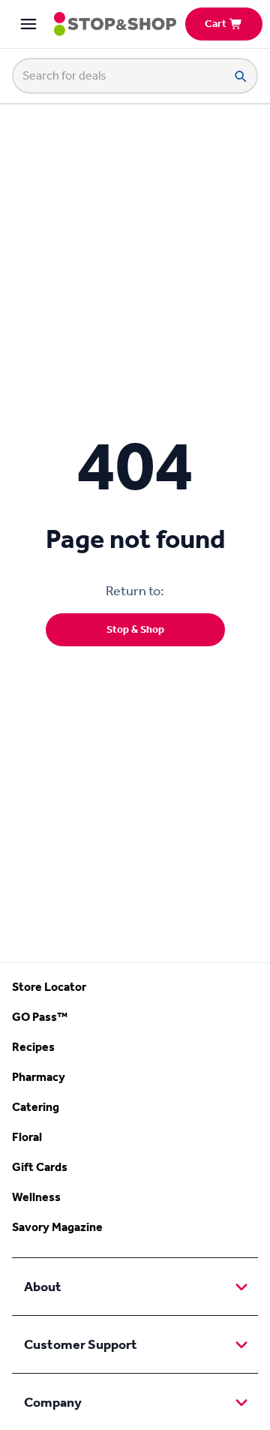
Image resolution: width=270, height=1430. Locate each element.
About (43, 1286)
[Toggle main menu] (28, 24)
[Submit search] (240, 76)
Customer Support (80, 1344)
